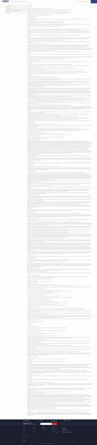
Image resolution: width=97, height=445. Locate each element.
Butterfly (24, 431)
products (24, 1)
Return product (54, 431)
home (11, 1)
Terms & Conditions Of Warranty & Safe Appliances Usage (13, 10)
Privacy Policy (8, 8)
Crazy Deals (24, 434)
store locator (80, 1)
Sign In (93, 1)
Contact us (34, 430)
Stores (34, 431)
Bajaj (24, 435)
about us (15, 1)
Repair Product (54, 430)
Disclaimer (7, 12)
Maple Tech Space (54, 443)
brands (19, 1)
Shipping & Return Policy (9, 6)
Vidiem (24, 430)
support (85, 1)
